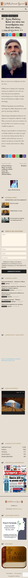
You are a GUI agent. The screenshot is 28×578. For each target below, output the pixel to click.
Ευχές (3, 283)
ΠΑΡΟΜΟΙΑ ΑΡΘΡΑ (11, 197)
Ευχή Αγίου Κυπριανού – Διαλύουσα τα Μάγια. (13, 281)
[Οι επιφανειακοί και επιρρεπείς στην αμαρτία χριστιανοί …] (5, 220)
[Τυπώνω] (3, 34)
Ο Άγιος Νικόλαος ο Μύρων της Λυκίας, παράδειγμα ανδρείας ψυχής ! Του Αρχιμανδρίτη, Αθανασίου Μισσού (7, 170)
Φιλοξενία (23, 166)
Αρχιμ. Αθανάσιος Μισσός (11, 30)
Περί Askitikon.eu (9, 573)
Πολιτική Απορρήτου (18, 573)
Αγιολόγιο (8, 13)
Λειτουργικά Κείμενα (6, 301)
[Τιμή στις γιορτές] (5, 205)
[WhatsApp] (17, 34)
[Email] (21, 34)
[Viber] (24, 34)
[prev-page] (3, 226)
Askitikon (7, 283)
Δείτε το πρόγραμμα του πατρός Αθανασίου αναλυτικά (11, 359)
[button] (2, 9)
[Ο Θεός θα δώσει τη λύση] (5, 212)
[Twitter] (10, 34)
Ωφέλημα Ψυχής (15, 13)
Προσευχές (4, 296)
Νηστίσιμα (4, 306)
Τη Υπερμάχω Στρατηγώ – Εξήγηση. (11, 299)
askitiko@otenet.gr (17, 509)
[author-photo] (14, 187)
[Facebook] (6, 34)
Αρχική (3, 13)
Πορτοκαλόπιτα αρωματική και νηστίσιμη (12, 304)
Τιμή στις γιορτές (14, 203)
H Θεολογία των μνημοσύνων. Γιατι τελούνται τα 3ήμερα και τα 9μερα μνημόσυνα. (14, 287)
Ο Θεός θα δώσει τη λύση (16, 211)
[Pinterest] (13, 34)
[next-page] (5, 226)
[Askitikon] (14, 3)
